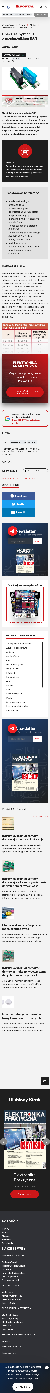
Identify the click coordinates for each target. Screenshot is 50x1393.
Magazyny (6, 1236)
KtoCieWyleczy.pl (10, 1353)
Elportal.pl (6, 1326)
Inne (8, 689)
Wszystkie (41, 14)
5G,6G (5, 14)
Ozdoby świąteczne (16, 702)
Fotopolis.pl (7, 1341)
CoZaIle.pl (6, 1269)
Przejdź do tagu (40, 816)
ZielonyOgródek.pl (10, 1276)
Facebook (21, 495)
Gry (8, 681)
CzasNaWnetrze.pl (10, 1280)
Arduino (10, 652)
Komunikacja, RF (14, 693)
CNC (8, 660)
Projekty (22, 25)
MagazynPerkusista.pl (12, 1299)
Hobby (9, 685)
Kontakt (6, 1232)
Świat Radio (7, 1329)
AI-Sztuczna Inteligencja (22, 14)
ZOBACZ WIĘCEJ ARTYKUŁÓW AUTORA (19, 478)
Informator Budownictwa (13, 1273)
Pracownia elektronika (17, 706)
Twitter (21, 504)
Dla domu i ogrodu (15, 664)
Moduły (33, 25)
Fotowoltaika (12, 677)
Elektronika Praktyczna (12, 1322)
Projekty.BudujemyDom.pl (13, 1266)
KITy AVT (6, 1229)
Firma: (6, 433)
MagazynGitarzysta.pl (12, 1296)
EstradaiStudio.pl (10, 1303)
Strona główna (8, 25)
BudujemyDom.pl (9, 1262)
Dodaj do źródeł (12, 55)
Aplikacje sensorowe (16, 647)
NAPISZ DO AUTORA (37, 471)
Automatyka (18, 442)
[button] (3, 1141)
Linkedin (21, 512)
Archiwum (6, 1239)
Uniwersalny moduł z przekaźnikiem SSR (19, 28)
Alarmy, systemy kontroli (18, 643)
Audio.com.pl (7, 1292)
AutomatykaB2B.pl (10, 1318)
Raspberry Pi (12, 710)
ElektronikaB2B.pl (10, 1315)
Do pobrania (7, 1243)
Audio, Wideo (12, 656)
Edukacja (10, 673)
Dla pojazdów (13, 668)
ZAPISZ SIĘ (23, 1386)
